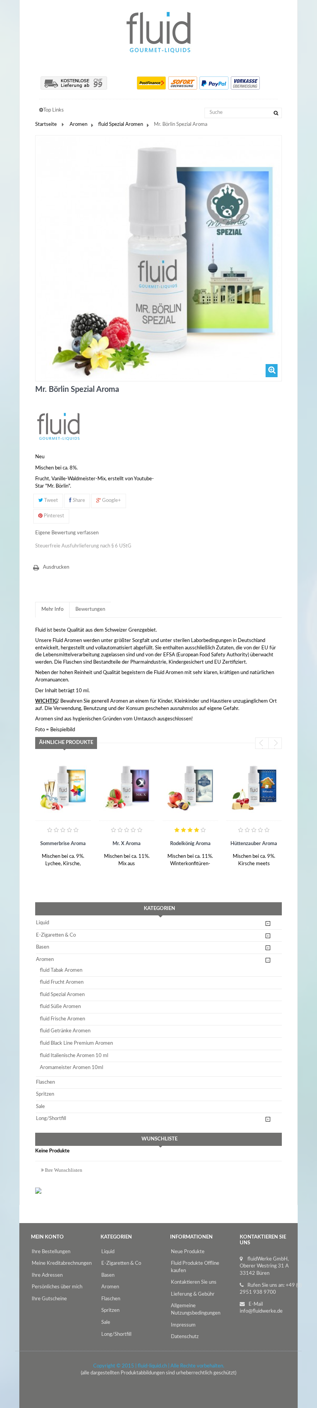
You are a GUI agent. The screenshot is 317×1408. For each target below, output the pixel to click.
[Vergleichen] (56, 868)
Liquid (42, 922)
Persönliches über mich (57, 1286)
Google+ (111, 500)
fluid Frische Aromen (62, 1019)
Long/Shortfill (51, 1118)
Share (78, 500)
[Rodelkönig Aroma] (190, 787)
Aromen (78, 124)
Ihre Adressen (47, 1275)
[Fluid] (58, 426)
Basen (42, 947)
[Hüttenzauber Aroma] (254, 787)
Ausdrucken (56, 567)
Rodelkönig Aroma (190, 843)
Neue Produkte (188, 1251)
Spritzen (45, 1094)
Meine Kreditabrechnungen (62, 1263)
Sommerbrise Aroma (63, 843)
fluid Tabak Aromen (61, 970)
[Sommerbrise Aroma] (63, 787)
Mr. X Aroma (126, 843)
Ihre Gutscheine (49, 1298)
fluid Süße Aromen (60, 1006)
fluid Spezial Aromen (120, 124)
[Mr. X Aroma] (127, 787)
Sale (40, 1106)
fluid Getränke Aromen (65, 1031)
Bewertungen (90, 609)
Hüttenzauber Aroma (253, 843)
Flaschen (45, 1082)
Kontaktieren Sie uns (193, 1282)
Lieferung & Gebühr (193, 1294)
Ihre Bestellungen (51, 1251)
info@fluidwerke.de (261, 1311)
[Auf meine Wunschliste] (42, 868)
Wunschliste (159, 1139)
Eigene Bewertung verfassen (67, 532)
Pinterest (53, 515)
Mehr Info (52, 609)
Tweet (50, 500)
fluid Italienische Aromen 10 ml (74, 1055)
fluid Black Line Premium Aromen (76, 1043)
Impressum (183, 1325)
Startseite (46, 124)
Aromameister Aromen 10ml (71, 1067)
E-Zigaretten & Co (56, 935)
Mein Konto (47, 1237)
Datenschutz (185, 1336)
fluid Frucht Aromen (62, 982)
